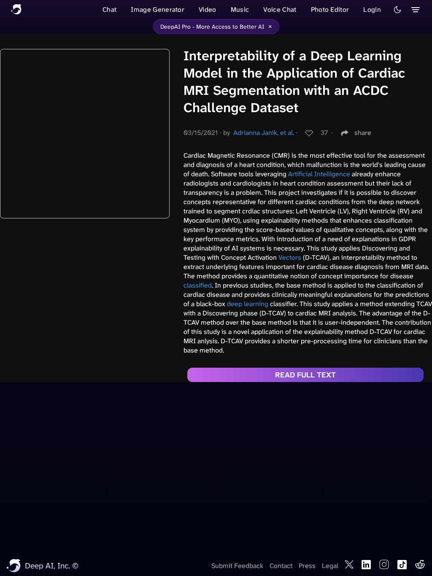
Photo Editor (330, 9)
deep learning (247, 303)
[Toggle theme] (397, 9)
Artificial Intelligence (319, 174)
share (362, 132)
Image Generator (157, 9)
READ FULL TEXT (305, 375)
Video (207, 9)
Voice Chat (279, 9)
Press (307, 565)
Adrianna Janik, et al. (263, 132)
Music (240, 9)
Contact (281, 565)
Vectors (289, 257)
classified (198, 285)
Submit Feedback (237, 565)
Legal (330, 565)
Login (372, 9)
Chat (109, 9)
